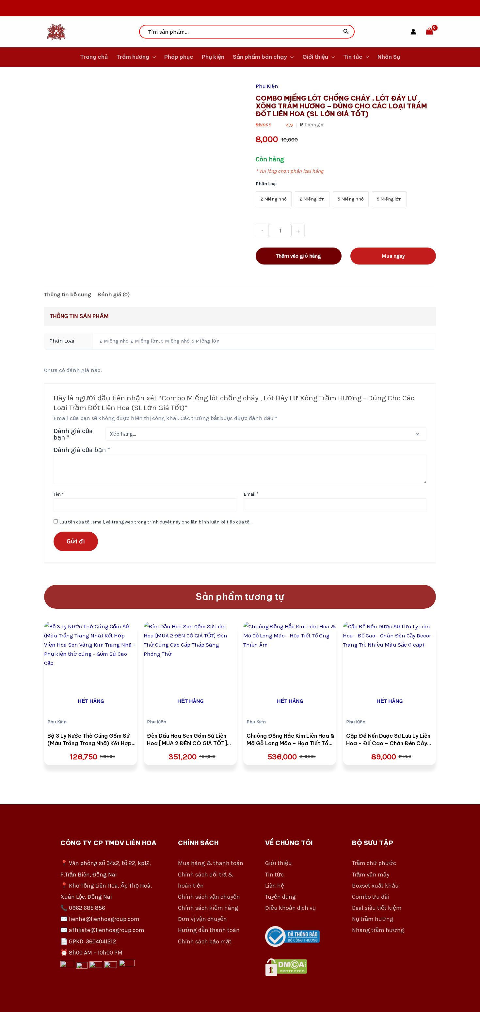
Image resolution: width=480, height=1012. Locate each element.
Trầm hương (132, 56)
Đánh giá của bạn (73, 434)
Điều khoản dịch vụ (290, 907)
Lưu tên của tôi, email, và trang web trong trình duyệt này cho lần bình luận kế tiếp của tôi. (155, 522)
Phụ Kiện (267, 86)
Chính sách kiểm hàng (208, 907)
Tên (59, 494)
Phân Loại (266, 183)
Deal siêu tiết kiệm (377, 907)
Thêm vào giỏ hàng (298, 256)
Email (251, 494)
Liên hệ (274, 885)
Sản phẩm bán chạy (260, 56)
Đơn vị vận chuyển (202, 919)
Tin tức (352, 56)
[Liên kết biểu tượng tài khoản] (413, 32)
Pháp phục (178, 56)
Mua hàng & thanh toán (210, 863)
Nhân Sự (388, 56)
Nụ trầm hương (372, 919)
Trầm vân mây (370, 874)
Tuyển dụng (280, 896)
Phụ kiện (213, 56)
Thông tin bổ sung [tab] (67, 294)
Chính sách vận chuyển (209, 896)
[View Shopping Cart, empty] (429, 31)
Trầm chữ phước (374, 863)
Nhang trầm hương (378, 930)
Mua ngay (393, 256)
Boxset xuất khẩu (375, 885)
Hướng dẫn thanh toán (209, 930)
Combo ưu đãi (371, 896)
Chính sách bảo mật (205, 941)
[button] (346, 31)
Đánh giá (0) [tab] (114, 294)
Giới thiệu (315, 56)
